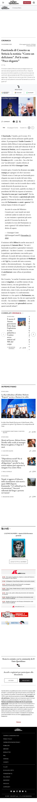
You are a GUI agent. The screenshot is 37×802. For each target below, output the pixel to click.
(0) (25, 347)
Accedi (11, 680)
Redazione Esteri (7, 496)
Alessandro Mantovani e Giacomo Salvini (12, 432)
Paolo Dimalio (6, 471)
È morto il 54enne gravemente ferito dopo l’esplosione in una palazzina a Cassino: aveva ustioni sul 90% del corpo (11, 331)
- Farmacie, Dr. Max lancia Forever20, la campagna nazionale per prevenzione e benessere (16, 585)
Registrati (26, 680)
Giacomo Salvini (7, 451)
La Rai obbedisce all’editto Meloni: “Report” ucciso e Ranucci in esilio (15, 395)
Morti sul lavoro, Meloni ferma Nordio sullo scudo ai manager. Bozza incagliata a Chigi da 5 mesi (13, 443)
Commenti (6, 121)
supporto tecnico (25, 714)
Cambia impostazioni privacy (11, 742)
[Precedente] (3, 334)
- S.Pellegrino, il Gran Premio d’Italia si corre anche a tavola (18, 581)
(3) (35, 450)
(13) (35, 432)
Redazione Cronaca (11, 348)
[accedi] (33, 2)
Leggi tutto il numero (18, 562)
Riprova (18, 722)
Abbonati (27, 2)
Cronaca (6, 40)
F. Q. (3, 65)
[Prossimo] (33, 334)
